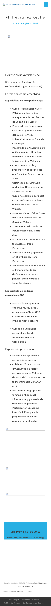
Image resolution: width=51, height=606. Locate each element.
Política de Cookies (12, 603)
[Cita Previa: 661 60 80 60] (25, 525)
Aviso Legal (14, 600)
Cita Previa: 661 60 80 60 (25, 531)
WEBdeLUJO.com (24, 591)
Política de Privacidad (30, 600)
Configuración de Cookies (33, 603)
